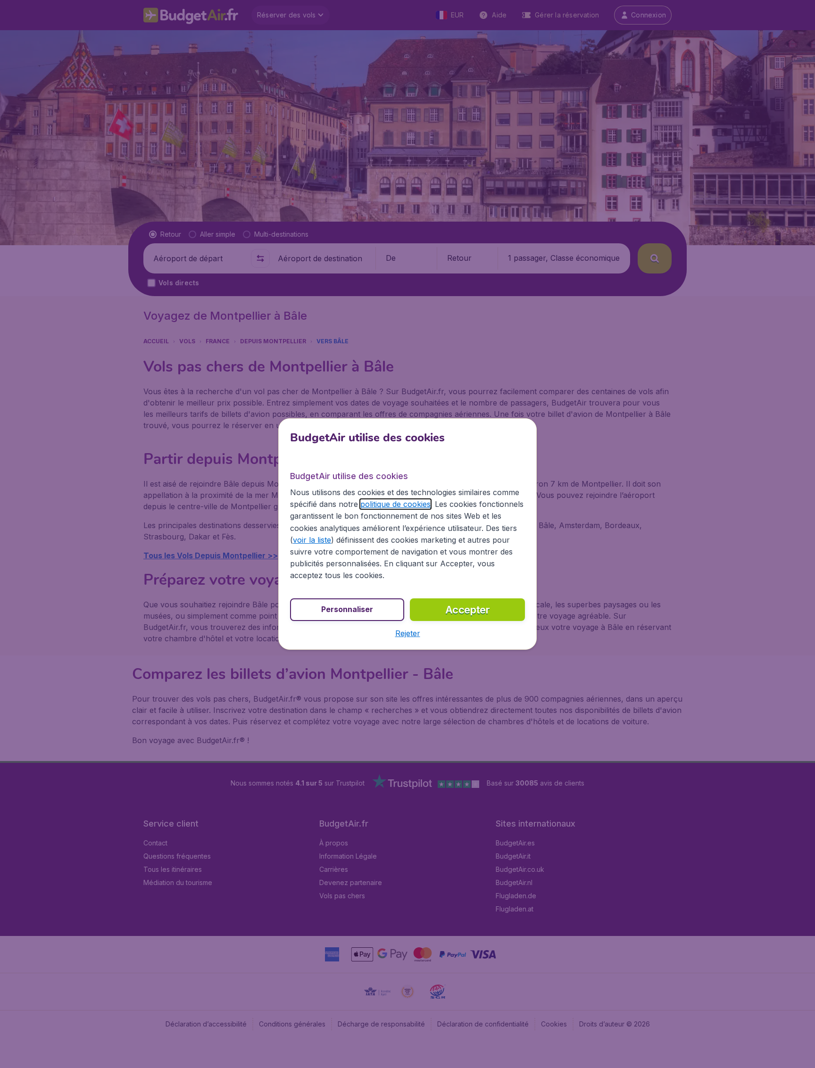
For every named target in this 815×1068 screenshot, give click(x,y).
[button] (407, 633)
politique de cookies (395, 504)
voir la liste (312, 540)
